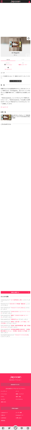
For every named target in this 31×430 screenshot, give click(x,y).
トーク (23, 59)
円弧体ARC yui (14, 319)
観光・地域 (18, 396)
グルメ (2, 396)
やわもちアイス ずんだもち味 (21, 335)
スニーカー (24, 64)
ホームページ (8, 69)
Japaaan (15, 1)
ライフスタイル (19, 399)
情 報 (8, 59)
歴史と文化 (3, 402)
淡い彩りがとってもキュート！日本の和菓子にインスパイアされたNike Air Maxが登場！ (21, 116)
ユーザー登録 (19, 412)
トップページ (4, 391)
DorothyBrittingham (6, 335)
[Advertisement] (15, 19)
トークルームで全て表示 (16, 81)
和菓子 (20, 64)
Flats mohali (4, 307)
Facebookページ (19, 415)
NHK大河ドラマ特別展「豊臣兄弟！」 (18, 303)
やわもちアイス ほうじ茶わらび (18, 307)
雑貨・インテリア (20, 394)
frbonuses (3, 303)
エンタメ (3, 399)
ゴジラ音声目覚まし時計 (16, 300)
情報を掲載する (15, 292)
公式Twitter (3, 418)
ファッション (9, 64)
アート (17, 391)
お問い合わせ (19, 418)
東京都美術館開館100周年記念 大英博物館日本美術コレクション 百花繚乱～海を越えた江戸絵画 (15, 330)
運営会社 (3, 420)
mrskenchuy (4, 300)
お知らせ (3, 415)
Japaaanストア (4, 412)
